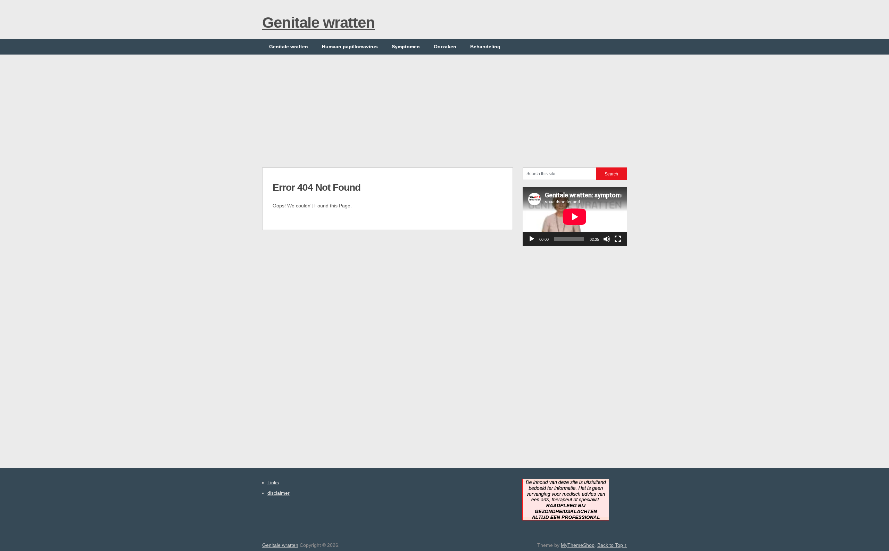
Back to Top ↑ (612, 545)
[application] (575, 216)
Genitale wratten (318, 22)
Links (273, 482)
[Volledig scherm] (617, 239)
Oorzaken (445, 46)
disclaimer (278, 493)
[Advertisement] (444, 103)
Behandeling (485, 46)
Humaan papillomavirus (350, 46)
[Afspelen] (531, 239)
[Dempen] (606, 239)
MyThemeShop (578, 545)
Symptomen (406, 46)
